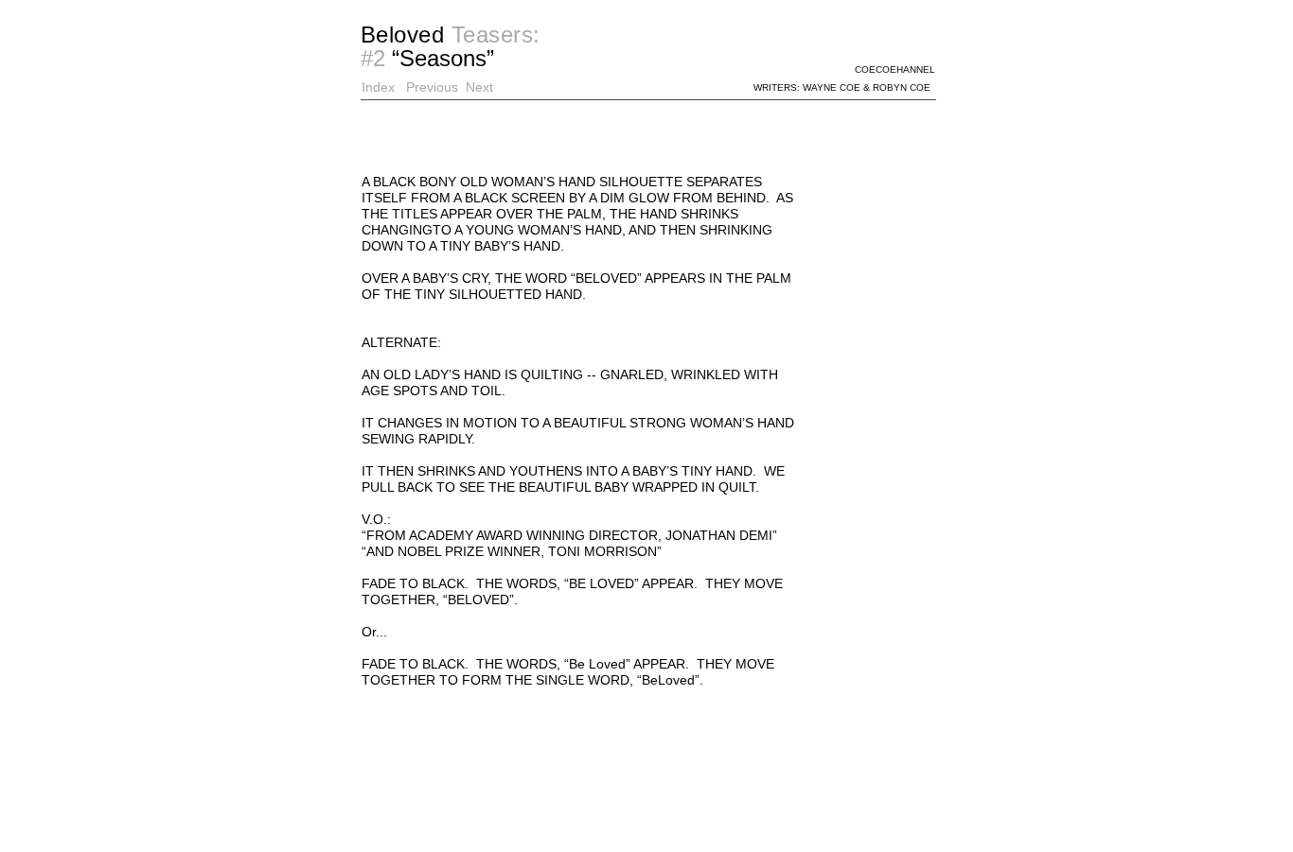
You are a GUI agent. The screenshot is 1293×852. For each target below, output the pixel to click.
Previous (432, 87)
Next (479, 87)
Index (378, 87)
